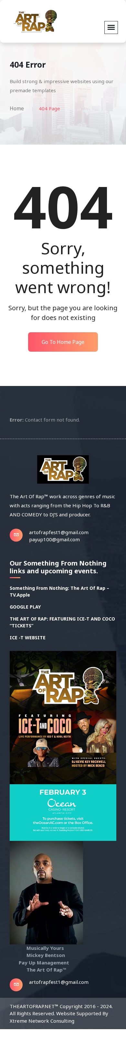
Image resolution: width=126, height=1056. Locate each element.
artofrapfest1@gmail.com (59, 532)
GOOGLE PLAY (25, 607)
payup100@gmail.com (54, 539)
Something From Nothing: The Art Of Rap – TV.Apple (59, 591)
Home (17, 108)
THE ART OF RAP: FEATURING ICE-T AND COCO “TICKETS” (62, 622)
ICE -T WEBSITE (28, 637)
